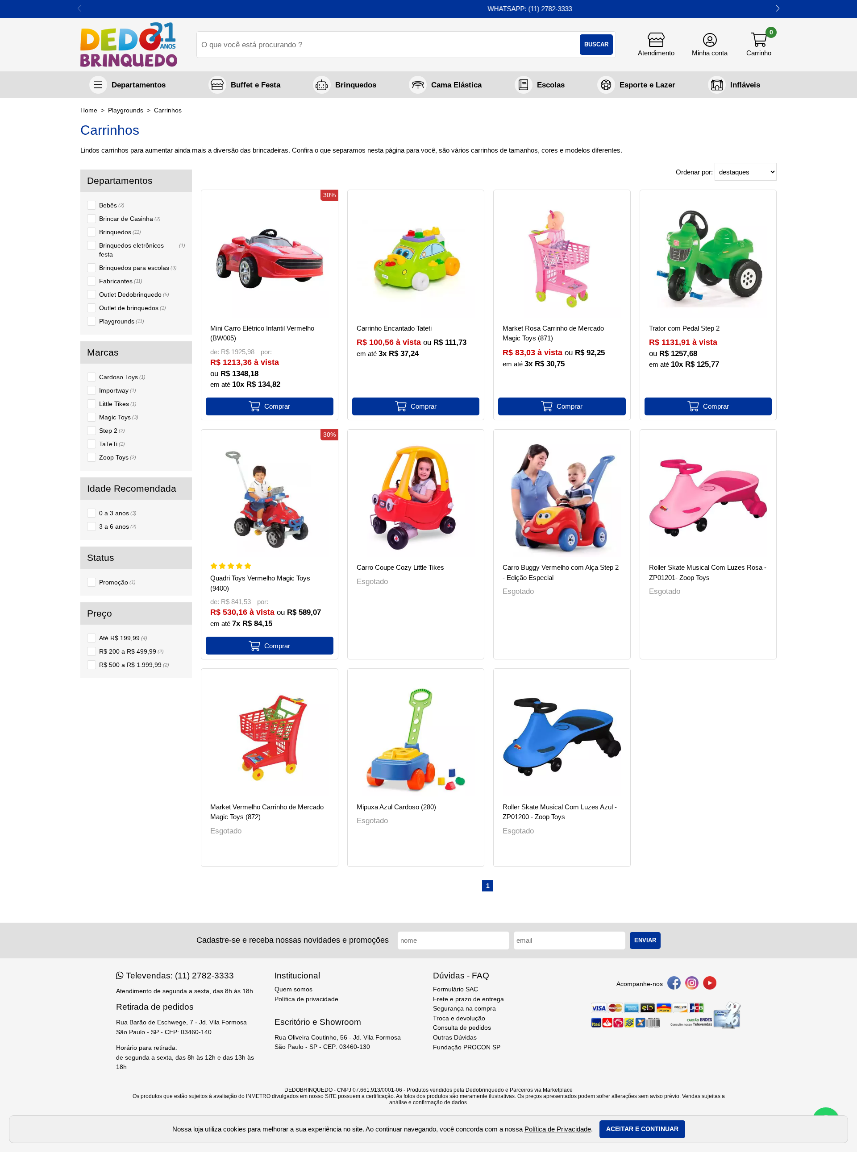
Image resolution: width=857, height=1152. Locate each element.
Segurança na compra (464, 1008)
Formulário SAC (455, 989)
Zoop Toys (117, 457)
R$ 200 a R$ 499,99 (131, 651)
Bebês (112, 205)
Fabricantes (120, 281)
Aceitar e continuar (642, 1129)
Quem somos (293, 989)
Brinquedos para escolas (138, 267)
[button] (777, 9)
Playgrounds (121, 321)
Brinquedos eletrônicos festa (142, 250)
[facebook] (674, 984)
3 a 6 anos (118, 526)
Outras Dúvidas (455, 1037)
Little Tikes (118, 403)
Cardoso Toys (122, 377)
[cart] (759, 44)
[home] (128, 44)
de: (215, 352)
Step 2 (112, 430)
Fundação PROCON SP (466, 1047)
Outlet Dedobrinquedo (134, 294)
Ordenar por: (695, 172)
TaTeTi (112, 444)
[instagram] (692, 984)
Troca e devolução (459, 1018)
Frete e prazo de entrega (468, 999)
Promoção (117, 582)
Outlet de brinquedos (132, 307)
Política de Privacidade (557, 1129)
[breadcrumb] (88, 110)
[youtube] (709, 984)
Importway (117, 390)
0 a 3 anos (118, 513)
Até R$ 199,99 (123, 638)
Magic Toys (118, 417)
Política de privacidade (306, 999)
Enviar (645, 940)
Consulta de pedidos (462, 1027)
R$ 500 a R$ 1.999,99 (134, 664)
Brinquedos (120, 232)
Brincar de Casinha (130, 218)
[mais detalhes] (269, 406)
